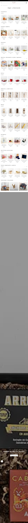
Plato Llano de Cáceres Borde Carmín (4, 37)
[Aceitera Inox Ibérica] (17, 49)
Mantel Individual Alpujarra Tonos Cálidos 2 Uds (10, 68)
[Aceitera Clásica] (11, 49)
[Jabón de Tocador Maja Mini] (11, 141)
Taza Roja (10, 83)
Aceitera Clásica (10, 52)
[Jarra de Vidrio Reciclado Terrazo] (4, 18)
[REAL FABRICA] (14, 3)
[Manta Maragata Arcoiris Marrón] (17, 111)
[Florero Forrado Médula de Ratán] (4, 171)
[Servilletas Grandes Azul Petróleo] (24, 156)
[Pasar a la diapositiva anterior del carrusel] (24, 13)
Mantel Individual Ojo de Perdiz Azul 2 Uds (24, 68)
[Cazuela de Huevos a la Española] (4, 79)
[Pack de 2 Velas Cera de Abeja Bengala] (17, 126)
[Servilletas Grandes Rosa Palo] (11, 156)
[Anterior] (8, 0)
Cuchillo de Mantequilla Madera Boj (4, 100)
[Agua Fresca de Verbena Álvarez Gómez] (4, 141)
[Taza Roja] (11, 79)
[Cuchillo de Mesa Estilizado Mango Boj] (24, 95)
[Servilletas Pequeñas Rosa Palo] (4, 156)
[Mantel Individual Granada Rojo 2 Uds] (17, 63)
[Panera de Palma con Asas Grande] (24, 171)
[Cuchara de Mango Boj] (11, 95)
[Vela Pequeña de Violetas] (11, 126)
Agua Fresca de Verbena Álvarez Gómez (4, 145)
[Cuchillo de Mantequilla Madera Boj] (4, 95)
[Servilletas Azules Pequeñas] (17, 156)
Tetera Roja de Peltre (17, 83)
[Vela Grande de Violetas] (4, 126)
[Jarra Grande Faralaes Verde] (11, 33)
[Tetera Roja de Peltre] (17, 79)
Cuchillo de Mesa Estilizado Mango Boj (24, 100)
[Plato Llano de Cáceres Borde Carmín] (4, 33)
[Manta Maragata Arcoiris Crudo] (4, 111)
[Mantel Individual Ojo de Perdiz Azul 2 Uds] (24, 63)
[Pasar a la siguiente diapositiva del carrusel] (26, 13)
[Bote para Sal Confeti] (17, 18)
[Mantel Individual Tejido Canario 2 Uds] (4, 63)
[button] (25, 2)
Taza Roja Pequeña (24, 83)
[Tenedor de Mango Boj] (17, 95)
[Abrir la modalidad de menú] (1, 2)
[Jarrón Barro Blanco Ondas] (24, 33)
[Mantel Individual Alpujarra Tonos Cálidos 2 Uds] (11, 63)
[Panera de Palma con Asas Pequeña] (17, 171)
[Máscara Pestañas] (24, 141)
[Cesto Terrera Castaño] (11, 171)
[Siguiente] (20, 0)
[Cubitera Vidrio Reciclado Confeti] (24, 18)
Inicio (1, 5)
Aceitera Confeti (4, 52)
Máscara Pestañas (24, 144)
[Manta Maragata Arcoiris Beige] (11, 111)
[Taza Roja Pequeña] (24, 79)
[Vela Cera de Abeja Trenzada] (24, 126)
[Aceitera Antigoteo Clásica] (24, 49)
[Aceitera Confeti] (11, 18)
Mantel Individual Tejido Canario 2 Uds (4, 68)
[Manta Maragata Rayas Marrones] (24, 111)
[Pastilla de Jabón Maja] (17, 141)
